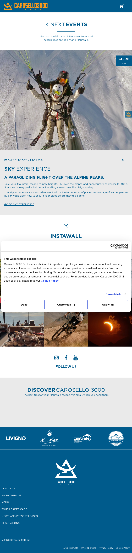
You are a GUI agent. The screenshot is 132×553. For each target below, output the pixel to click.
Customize (64, 304)
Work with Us (11, 495)
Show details (113, 293)
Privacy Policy (106, 547)
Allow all (108, 304)
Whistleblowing (88, 547)
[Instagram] (56, 359)
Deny (24, 304)
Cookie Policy (123, 547)
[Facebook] (66, 359)
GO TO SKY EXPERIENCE (19, 204)
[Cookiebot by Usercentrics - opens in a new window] (113, 246)
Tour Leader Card (14, 509)
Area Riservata (70, 547)
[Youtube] (75, 359)
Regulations (11, 523)
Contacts (8, 488)
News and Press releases (20, 516)
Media (6, 502)
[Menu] (127, 6)
